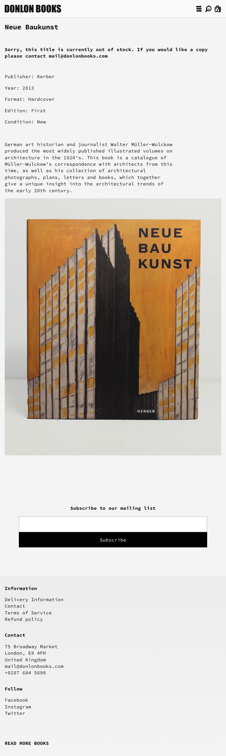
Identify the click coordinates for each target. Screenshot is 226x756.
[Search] (208, 8)
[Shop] (198, 8)
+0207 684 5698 (25, 672)
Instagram (18, 707)
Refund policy (24, 619)
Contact (15, 606)
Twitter (15, 713)
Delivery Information (34, 599)
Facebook (16, 700)
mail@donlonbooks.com (34, 666)
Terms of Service (28, 613)
